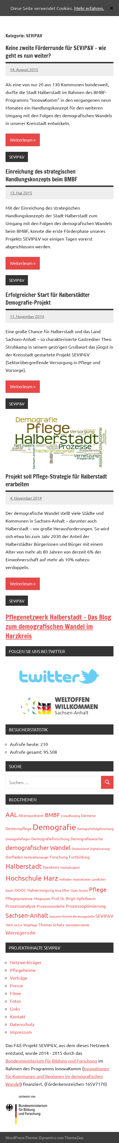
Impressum (21, 1032)
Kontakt (17, 1016)
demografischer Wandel (38, 847)
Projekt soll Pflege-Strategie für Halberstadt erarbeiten (56, 480)
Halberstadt (24, 866)
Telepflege (30, 925)
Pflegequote (42, 898)
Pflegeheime (23, 970)
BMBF (52, 814)
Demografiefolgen (18, 839)
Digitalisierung (100, 848)
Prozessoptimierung (86, 906)
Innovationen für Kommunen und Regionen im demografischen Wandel (57, 1076)
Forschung (59, 856)
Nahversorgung (40, 890)
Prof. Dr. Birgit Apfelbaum (73, 898)
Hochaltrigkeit (70, 867)
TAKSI (9, 925)
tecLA (18, 925)
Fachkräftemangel (36, 857)
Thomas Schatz (51, 924)
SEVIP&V (16, 156)
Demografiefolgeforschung (95, 828)
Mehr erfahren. (89, 8)
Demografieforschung (50, 838)
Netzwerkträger (26, 962)
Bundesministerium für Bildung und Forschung (51, 1060)
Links (15, 1008)
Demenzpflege (19, 828)
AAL (11, 814)
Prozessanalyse (21, 906)
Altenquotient (31, 815)
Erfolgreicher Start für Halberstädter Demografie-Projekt (48, 299)
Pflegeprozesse (19, 898)
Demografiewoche (87, 838)
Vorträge (18, 977)
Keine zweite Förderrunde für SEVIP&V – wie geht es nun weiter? (56, 52)
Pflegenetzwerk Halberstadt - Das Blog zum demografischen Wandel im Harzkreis (58, 626)
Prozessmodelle (51, 906)
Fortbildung (79, 856)
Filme (15, 993)
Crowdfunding (70, 815)
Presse (16, 985)
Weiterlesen (21, 139)
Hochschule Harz (32, 878)
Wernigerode (20, 932)
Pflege (98, 889)
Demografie (54, 827)
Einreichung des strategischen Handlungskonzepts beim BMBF (41, 175)
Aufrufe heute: (25, 744)
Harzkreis (51, 867)
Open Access (79, 890)
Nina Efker (62, 890)
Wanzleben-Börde (77, 925)
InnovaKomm (81, 879)
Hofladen (65, 879)
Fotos (15, 1001)
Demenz (88, 815)
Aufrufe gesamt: (26, 752)
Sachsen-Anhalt (27, 915)
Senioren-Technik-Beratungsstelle (72, 916)
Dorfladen (14, 856)
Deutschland (80, 848)
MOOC (20, 890)
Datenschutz (22, 1024)
